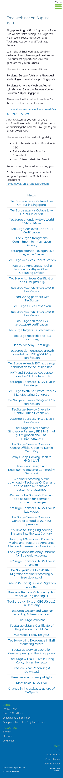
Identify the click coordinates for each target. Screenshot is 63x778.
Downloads (8, 740)
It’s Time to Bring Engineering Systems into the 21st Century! (31, 531)
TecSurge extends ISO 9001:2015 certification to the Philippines (31, 365)
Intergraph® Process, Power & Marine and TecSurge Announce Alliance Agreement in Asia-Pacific (31, 542)
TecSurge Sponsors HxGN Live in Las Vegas (31, 383)
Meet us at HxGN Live (31, 683)
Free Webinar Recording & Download (31, 669)
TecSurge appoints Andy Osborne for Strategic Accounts (32, 553)
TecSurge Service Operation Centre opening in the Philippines (31, 651)
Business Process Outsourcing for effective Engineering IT (31, 594)
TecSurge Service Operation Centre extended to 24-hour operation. (32, 520)
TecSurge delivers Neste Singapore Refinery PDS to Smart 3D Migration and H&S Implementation (31, 433)
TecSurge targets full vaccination (31, 330)
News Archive (53, 754)
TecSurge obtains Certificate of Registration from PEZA (31, 627)
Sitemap (7, 731)
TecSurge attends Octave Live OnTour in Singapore (31, 202)
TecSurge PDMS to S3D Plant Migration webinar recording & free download (31, 573)
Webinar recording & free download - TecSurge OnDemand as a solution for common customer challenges (31, 484)
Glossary (7, 736)
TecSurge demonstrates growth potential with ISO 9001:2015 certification (31, 354)
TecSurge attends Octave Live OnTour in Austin (31, 212)
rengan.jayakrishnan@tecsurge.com (27, 183)
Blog (58, 750)
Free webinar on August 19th (31, 677)
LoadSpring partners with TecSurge (31, 298)
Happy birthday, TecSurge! (32, 345)
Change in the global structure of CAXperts (31, 690)
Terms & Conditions (13, 713)
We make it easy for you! (31, 634)
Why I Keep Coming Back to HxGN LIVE (31, 458)
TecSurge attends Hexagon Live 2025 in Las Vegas (31, 252)
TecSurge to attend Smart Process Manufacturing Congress (31, 392)
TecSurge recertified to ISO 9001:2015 (31, 337)
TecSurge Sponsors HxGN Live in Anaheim (31, 562)
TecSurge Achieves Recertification (31, 260)
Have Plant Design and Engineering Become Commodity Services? (31, 469)
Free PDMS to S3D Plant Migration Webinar (31, 584)
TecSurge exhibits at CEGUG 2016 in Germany (31, 603)
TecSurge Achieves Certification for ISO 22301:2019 (31, 280)
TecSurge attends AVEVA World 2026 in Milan (31, 221)
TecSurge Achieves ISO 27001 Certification (31, 230)
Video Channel (52, 759)
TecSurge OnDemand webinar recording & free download (31, 612)
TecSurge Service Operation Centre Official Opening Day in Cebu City (31, 447)
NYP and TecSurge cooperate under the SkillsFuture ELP (31, 374)
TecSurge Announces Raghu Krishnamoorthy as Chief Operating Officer (31, 269)
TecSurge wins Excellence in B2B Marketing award (31, 642)
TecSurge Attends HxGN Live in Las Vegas (31, 289)
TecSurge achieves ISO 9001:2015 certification (31, 401)
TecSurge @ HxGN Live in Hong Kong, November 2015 (31, 660)
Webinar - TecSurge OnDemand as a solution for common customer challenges (31, 498)
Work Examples (52, 763)
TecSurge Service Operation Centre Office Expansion (32, 411)
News (31, 195)
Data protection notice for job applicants (24, 722)
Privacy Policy (10, 708)
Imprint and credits (55, 769)
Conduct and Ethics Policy (17, 717)
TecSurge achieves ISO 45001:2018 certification (31, 322)
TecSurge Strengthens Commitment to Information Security (31, 241)
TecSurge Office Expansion (31, 306)
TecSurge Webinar (31, 620)
